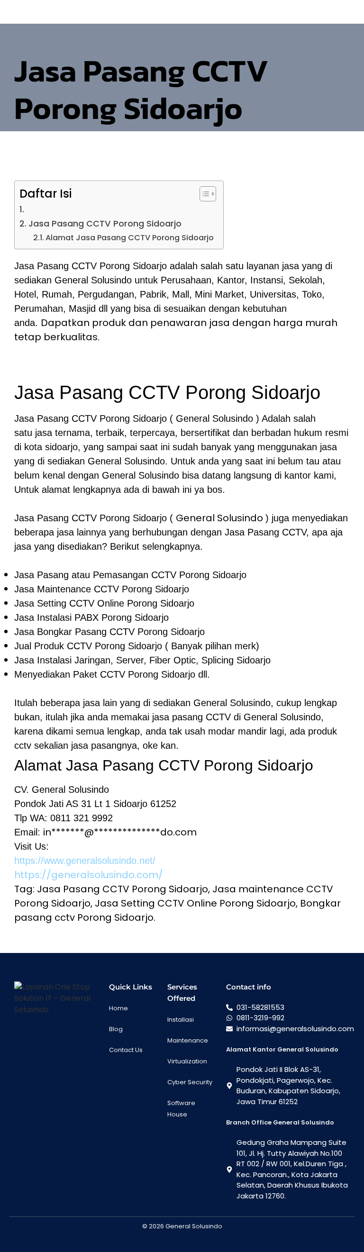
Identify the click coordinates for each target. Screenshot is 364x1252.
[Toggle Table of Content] (203, 194)
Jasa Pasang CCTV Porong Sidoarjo (105, 223)
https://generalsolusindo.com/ (88, 874)
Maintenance (187, 1040)
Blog (116, 1029)
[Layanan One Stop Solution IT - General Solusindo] (57, 998)
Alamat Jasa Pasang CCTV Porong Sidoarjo (130, 237)
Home (118, 1008)
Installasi (180, 1019)
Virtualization (187, 1061)
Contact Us (126, 1049)
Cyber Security (189, 1082)
